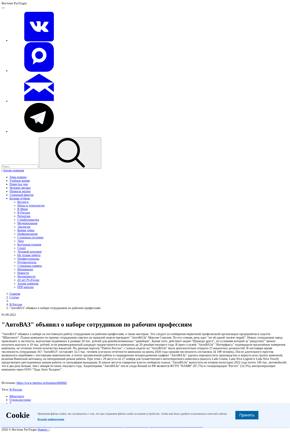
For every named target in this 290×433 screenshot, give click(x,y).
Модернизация (27, 223)
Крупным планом (29, 244)
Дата (20, 241)
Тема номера (17, 177)
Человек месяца (20, 187)
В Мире (22, 209)
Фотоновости (26, 276)
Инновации (25, 269)
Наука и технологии (31, 205)
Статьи (14, 297)
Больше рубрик (19, 198)
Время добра (25, 230)
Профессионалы (28, 258)
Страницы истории (30, 237)
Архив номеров (13, 170)
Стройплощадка (28, 219)
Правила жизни (20, 191)
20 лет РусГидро (28, 280)
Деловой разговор (29, 251)
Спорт (21, 248)
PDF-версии (25, 287)
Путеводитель (26, 262)
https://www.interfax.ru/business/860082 (42, 383)
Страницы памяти (29, 265)
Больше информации (50, 419)
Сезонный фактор (21, 194)
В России (23, 212)
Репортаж (23, 216)
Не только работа (28, 255)
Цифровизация (27, 234)
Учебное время (19, 180)
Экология (23, 226)
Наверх (44, 429)
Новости (23, 273)
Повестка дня (18, 184)
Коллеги (23, 202)
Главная (14, 293)
